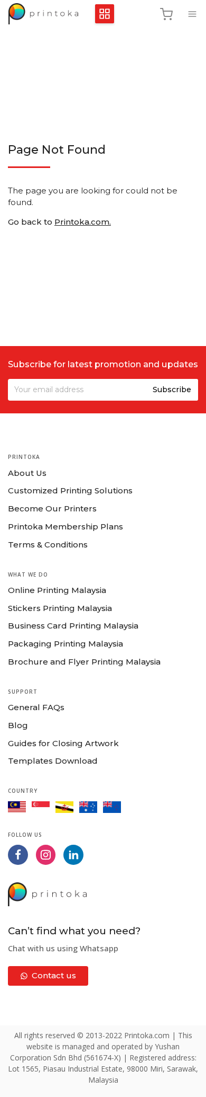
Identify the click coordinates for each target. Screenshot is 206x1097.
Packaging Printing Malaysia (65, 644)
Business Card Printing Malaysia (73, 626)
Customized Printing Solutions (70, 490)
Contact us (54, 975)
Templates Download (53, 761)
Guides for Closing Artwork (63, 743)
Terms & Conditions (48, 544)
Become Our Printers (52, 508)
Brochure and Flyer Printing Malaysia (84, 662)
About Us (27, 473)
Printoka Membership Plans (65, 526)
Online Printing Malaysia (57, 590)
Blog (18, 725)
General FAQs (36, 707)
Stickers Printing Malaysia (60, 608)
